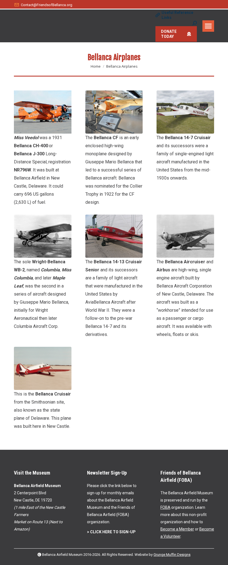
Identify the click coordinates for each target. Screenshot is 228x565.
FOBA (165, 507)
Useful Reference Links (177, 15)
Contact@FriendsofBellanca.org (46, 5)
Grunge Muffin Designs (171, 554)
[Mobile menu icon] (208, 26)
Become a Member (177, 529)
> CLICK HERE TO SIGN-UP (111, 532)
